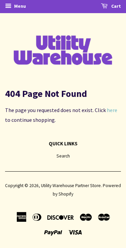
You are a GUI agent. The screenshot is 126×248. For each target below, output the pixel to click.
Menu (19, 6)
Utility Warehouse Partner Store (71, 185)
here (112, 110)
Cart (115, 6)
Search (63, 156)
